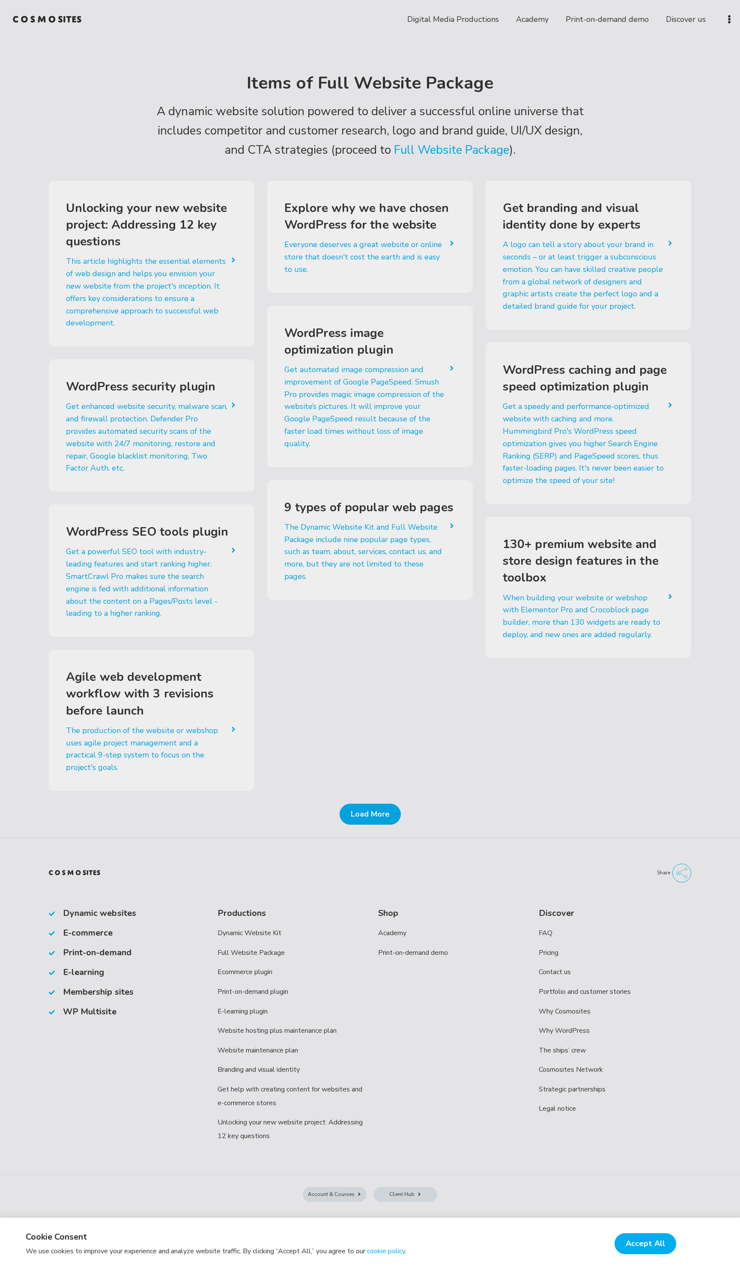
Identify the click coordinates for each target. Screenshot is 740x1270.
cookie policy (386, 1251)
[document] (370, 635)
